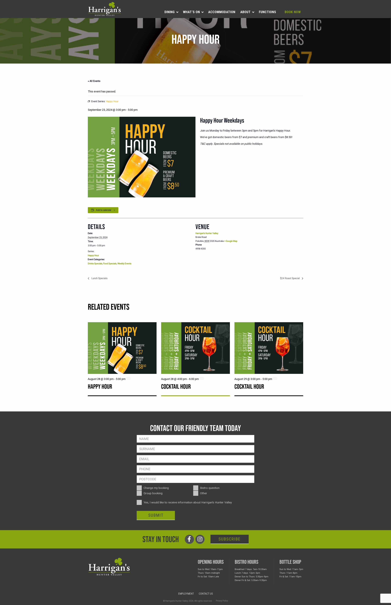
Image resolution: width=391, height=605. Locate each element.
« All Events (94, 81)
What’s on (191, 12)
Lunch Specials (99, 278)
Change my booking (156, 488)
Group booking (153, 493)
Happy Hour (93, 255)
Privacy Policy (222, 601)
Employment (186, 593)
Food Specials (110, 263)
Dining (169, 12)
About (245, 12)
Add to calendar (103, 210)
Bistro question (209, 488)
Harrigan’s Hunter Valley (207, 233)
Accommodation (221, 12)
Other (203, 493)
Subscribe (230, 539)
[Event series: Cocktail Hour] (202, 378)
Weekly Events (124, 263)
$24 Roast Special (290, 278)
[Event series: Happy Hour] (128, 378)
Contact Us (206, 593)
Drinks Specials (95, 263)
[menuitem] (171, 12)
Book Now (293, 12)
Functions (267, 12)
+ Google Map (230, 241)
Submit (155, 515)
